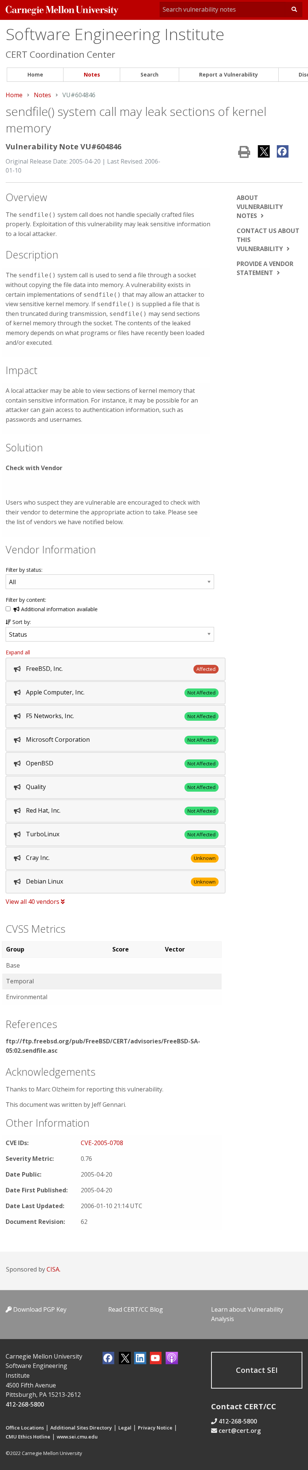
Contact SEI (257, 1370)
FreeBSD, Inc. (44, 668)
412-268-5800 (25, 1404)
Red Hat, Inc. (43, 810)
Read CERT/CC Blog (135, 1309)
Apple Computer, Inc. (55, 692)
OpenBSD (39, 763)
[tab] (115, 669)
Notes (92, 74)
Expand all (18, 652)
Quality (36, 787)
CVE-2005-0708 (102, 1143)
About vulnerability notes (260, 207)
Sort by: (21, 621)
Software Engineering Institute (115, 34)
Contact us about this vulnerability (268, 240)
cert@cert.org (240, 1430)
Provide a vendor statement (265, 268)
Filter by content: (26, 599)
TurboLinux (42, 834)
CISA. (53, 1269)
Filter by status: (24, 569)
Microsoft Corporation (58, 739)
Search (149, 74)
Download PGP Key (39, 1309)
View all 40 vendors (33, 901)
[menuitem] (35, 75)
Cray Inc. (38, 858)
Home (35, 74)
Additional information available (59, 609)
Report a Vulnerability (228, 74)
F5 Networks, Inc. (50, 716)
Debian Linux (44, 881)
